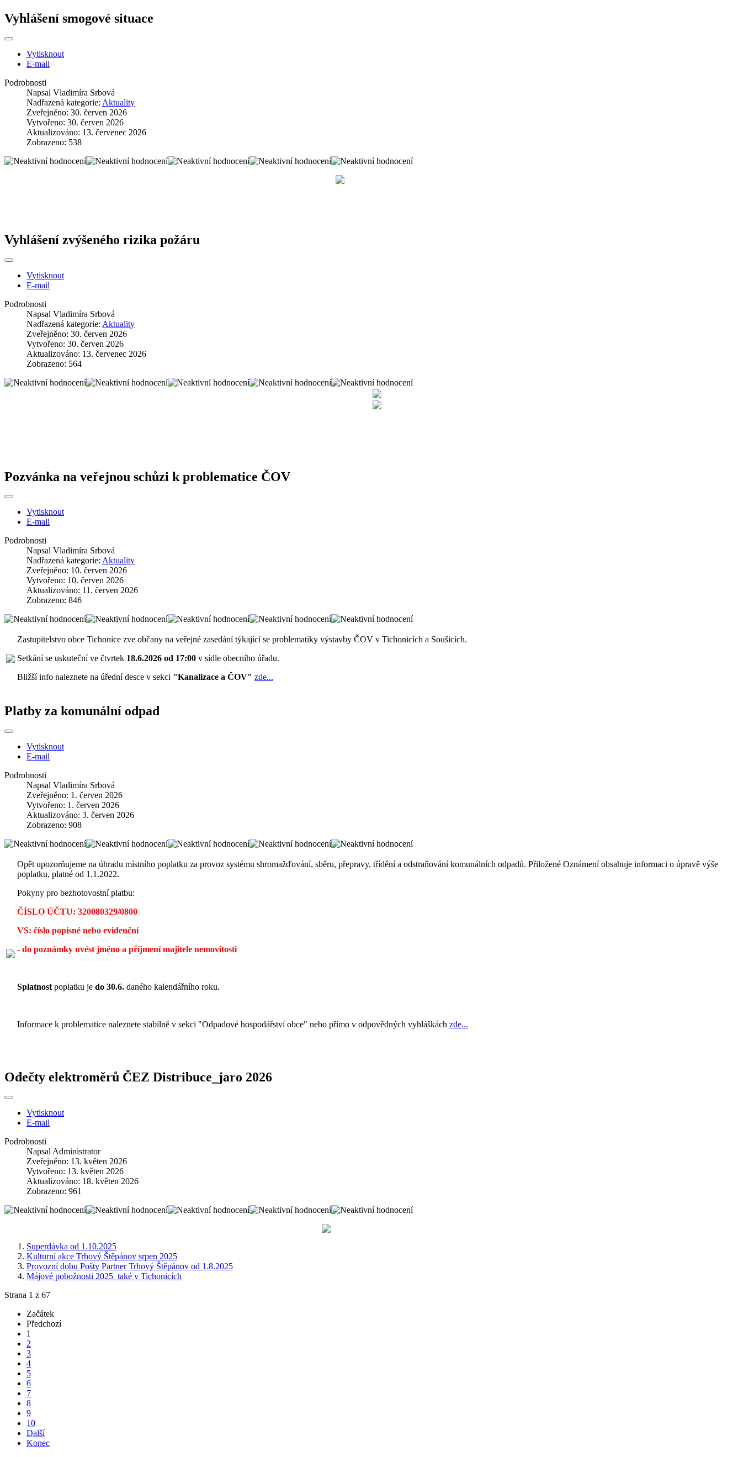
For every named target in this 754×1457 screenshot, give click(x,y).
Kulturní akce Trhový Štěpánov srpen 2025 (101, 1256)
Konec (38, 1443)
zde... (263, 677)
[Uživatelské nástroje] (8, 38)
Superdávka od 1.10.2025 (71, 1246)
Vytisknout (45, 54)
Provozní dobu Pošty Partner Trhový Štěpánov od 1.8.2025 (129, 1266)
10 (30, 1423)
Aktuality (118, 102)
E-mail (38, 63)
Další (35, 1433)
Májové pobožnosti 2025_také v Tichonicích (104, 1276)
